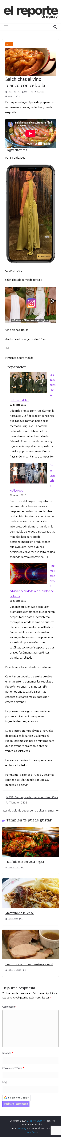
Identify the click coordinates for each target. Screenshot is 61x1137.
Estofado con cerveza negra (24, 862)
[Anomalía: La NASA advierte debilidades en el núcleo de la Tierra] (28, 573)
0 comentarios (14, 96)
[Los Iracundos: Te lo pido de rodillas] (28, 382)
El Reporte (28, 92)
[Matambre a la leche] (30, 881)
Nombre (7, 1053)
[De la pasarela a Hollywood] (28, 473)
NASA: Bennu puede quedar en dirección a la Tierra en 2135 (32, 800)
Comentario (9, 1006)
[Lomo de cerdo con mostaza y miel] (30, 932)
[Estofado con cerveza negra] (30, 829)
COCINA (9, 44)
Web (4, 1082)
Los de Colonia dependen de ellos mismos (29, 810)
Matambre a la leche (19, 913)
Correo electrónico (13, 1068)
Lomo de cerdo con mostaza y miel (29, 964)
